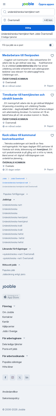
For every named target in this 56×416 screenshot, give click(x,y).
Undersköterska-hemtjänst (15, 221)
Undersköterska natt (12, 205)
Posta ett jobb (9, 348)
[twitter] (20, 377)
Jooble (21, 409)
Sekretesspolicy (10, 398)
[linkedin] (27, 377)
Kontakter (7, 316)
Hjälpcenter (8, 326)
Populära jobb (8, 270)
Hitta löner (7, 366)
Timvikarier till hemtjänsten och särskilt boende (23, 96)
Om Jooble (8, 312)
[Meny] (4, 4)
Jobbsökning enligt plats (13, 274)
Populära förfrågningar (13, 194)
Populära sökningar (12, 362)
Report (50, 86)
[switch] (51, 45)
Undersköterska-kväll (12, 230)
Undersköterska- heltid (13, 238)
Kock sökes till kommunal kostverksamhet (19, 136)
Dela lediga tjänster (12, 344)
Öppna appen (46, 4)
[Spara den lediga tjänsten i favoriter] (52, 56)
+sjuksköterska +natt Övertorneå (18, 254)
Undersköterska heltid (12, 234)
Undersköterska (9, 209)
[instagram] (13, 377)
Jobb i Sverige (9, 331)
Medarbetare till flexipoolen (20, 55)
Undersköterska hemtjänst (15, 217)
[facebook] (5, 377)
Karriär (5, 321)
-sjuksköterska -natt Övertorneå (17, 258)
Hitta (28, 27)
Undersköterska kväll (12, 225)
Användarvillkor (10, 391)
